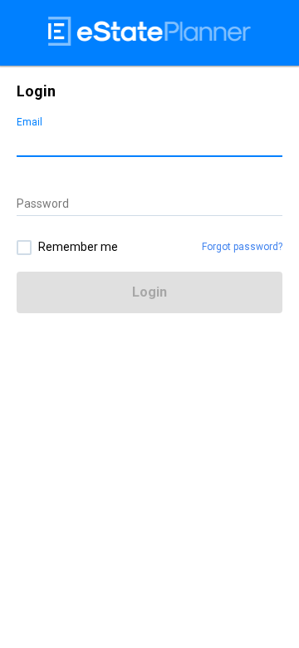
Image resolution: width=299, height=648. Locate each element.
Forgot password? (242, 247)
